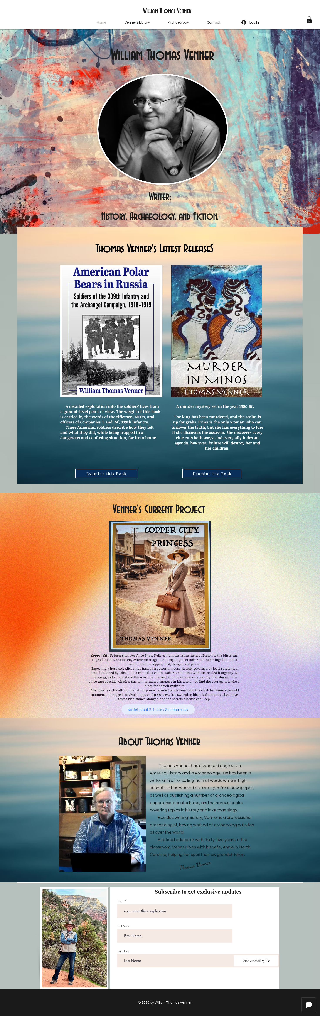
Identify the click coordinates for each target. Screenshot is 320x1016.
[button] (309, 19)
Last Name (123, 951)
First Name (123, 926)
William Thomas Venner (167, 11)
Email (120, 901)
